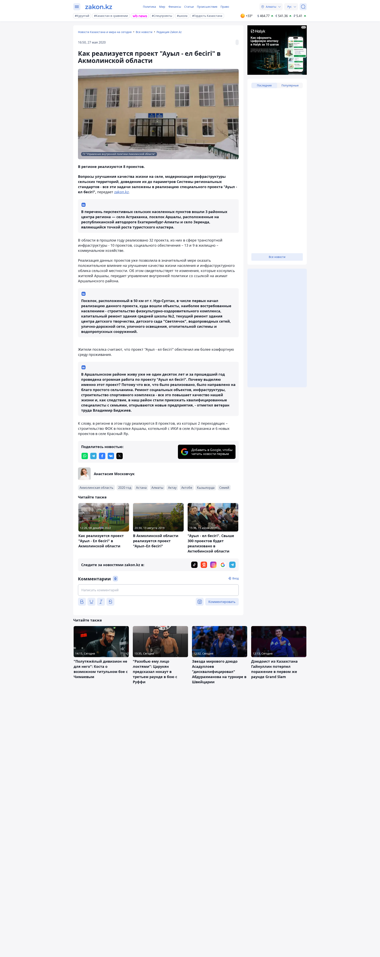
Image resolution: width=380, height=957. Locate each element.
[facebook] (102, 456)
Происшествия (207, 7)
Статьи (189, 7)
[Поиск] (303, 6)
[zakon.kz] (98, 6)
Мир (162, 7)
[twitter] (119, 456)
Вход (235, 578)
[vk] (110, 456)
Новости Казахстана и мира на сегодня (105, 32)
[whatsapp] (84, 456)
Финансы (174, 7)
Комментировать (222, 602)
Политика (149, 7)
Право (224, 7)
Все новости (144, 32)
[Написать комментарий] (158, 590)
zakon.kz (121, 192)
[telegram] (93, 456)
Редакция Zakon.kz (169, 32)
